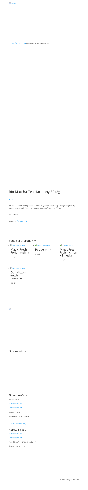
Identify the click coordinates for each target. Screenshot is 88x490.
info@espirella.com (16, 403)
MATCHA (22, 43)
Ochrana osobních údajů (18, 423)
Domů (11, 43)
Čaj (16, 43)
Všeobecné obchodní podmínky (20, 421)
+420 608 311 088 (15, 408)
